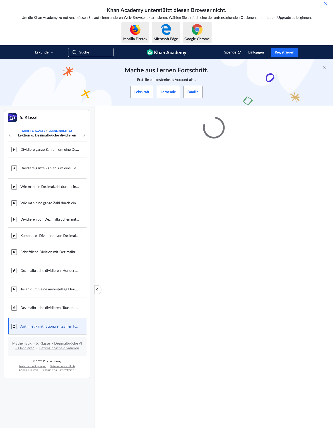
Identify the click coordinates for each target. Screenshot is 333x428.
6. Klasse (43, 343)
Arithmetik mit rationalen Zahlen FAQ (49, 326)
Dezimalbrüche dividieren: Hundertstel (49, 270)
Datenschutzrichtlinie (62, 366)
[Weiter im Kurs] (84, 135)
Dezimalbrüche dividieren (59, 348)
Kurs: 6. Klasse (33, 130)
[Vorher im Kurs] (10, 135)
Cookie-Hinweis (28, 370)
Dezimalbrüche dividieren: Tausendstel (49, 308)
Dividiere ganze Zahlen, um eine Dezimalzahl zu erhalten (49, 149)
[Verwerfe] (325, 3)
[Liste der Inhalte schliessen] (97, 289)
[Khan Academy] (166, 52)
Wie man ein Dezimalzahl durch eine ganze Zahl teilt (49, 187)
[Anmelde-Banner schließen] (324, 67)
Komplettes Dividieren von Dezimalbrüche (49, 236)
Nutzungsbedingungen (32, 366)
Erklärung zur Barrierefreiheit (58, 370)
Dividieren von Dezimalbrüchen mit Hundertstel (49, 219)
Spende (230, 52)
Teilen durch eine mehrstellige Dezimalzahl (49, 289)
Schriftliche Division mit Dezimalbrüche (49, 252)
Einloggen (256, 52)
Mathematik (21, 343)
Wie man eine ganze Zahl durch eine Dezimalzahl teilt (49, 203)
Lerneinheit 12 (60, 130)
